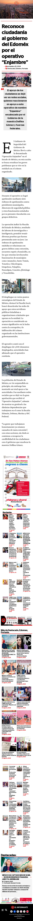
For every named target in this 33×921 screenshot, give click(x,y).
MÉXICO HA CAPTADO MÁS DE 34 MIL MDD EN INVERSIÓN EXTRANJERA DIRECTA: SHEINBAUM (16, 877)
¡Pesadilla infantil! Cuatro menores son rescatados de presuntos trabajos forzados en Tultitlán (12, 837)
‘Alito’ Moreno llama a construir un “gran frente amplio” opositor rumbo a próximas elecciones (12, 522)
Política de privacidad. (19, 916)
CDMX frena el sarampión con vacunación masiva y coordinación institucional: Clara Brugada (13, 603)
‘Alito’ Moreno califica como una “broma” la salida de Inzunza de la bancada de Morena (26, 520)
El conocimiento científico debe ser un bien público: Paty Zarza (24, 754)
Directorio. (19, 918)
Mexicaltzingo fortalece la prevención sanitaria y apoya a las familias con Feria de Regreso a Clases (13, 821)
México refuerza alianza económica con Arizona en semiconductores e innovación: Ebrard (14, 567)
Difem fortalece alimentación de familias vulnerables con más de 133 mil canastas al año (27, 772)
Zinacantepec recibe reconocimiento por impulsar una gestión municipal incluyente (14, 806)
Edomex (18, 68)
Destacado (11, 68)
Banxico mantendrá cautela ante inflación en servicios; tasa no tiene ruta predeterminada (14, 552)
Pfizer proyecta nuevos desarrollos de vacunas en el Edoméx (24, 727)
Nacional (13, 883)
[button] (2, 910)
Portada (25, 68)
